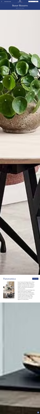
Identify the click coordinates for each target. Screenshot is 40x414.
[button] (1, 1)
